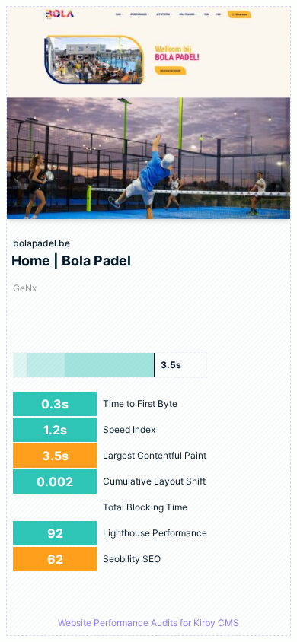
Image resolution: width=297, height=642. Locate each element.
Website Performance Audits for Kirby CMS (148, 622)
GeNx (25, 288)
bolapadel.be (41, 243)
